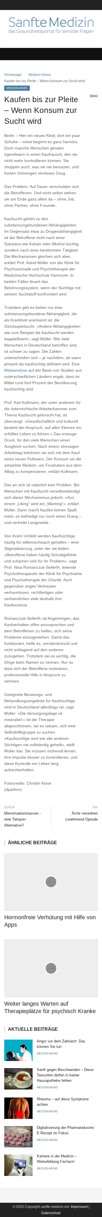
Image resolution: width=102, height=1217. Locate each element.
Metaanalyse (15, 370)
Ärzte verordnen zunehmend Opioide (81, 816)
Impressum (79, 1207)
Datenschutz (51, 1213)
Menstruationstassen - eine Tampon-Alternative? (22, 819)
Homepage (13, 75)
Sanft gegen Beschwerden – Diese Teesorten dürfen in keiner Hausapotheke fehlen (65, 1075)
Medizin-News (40, 75)
